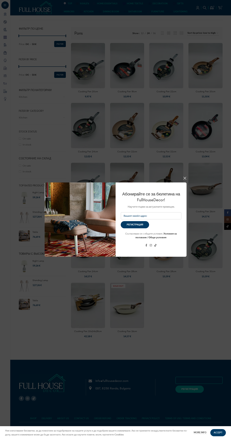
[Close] (185, 178)
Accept (218, 432)
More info (200, 432)
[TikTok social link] (155, 245)
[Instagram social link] (150, 245)
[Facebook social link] (146, 245)
